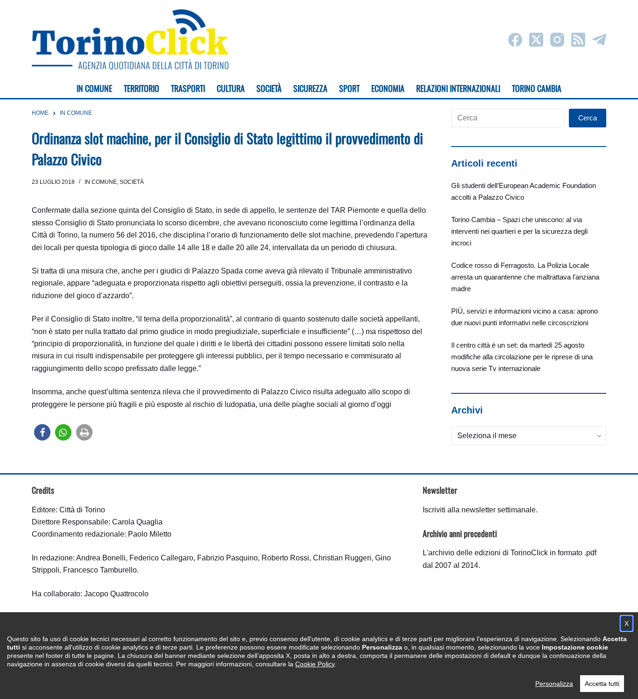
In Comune (101, 182)
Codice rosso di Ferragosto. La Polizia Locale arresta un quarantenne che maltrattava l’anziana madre (525, 277)
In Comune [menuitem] (94, 88)
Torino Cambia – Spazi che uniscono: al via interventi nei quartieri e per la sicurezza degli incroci (519, 231)
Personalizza (554, 683)
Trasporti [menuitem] (188, 88)
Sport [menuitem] (349, 88)
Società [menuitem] (269, 88)
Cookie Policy (314, 664)
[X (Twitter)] (536, 40)
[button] (42, 432)
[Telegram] (599, 40)
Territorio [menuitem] (141, 88)
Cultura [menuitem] (231, 88)
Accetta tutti (602, 683)
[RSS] (578, 40)
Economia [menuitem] (387, 88)
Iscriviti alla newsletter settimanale (479, 510)
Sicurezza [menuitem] (310, 88)
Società (132, 182)
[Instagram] (557, 40)
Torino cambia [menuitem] (536, 88)
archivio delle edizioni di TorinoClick (488, 553)
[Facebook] (515, 40)
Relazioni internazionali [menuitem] (458, 88)
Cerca (587, 118)
